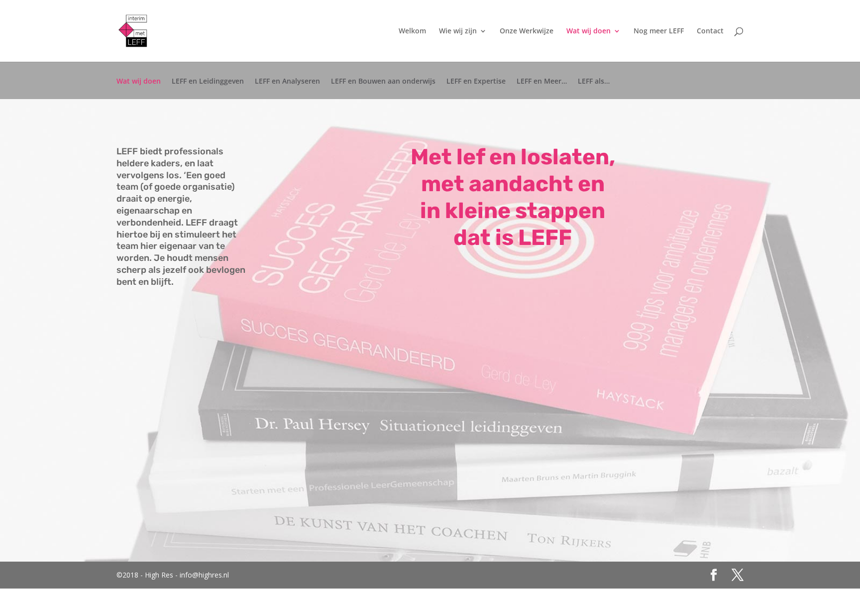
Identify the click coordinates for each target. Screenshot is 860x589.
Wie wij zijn (458, 31)
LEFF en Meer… (542, 82)
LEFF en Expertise (476, 82)
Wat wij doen (588, 31)
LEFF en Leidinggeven (208, 82)
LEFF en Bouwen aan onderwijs (383, 82)
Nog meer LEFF (659, 31)
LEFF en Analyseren (287, 82)
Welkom (412, 31)
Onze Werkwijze (526, 31)
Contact (710, 31)
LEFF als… (594, 82)
